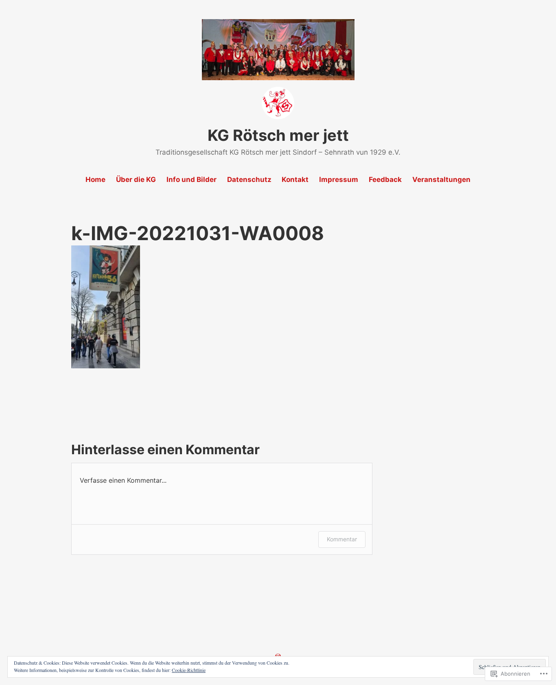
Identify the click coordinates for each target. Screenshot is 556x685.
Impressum (338, 179)
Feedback (385, 179)
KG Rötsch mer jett (278, 135)
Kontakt (295, 179)
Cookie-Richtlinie (189, 670)
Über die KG (136, 179)
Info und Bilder (191, 179)
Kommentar (342, 539)
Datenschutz (249, 179)
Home (95, 179)
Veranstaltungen (441, 179)
